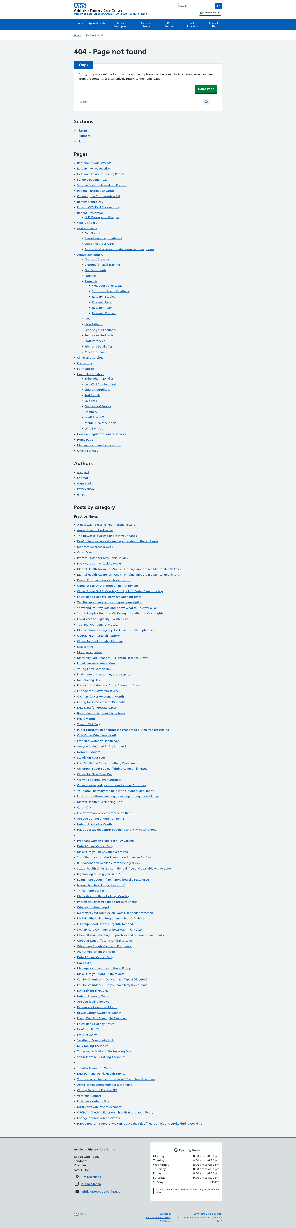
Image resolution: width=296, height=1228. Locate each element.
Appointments (96, 23)
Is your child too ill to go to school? (101, 885)
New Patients (94, 324)
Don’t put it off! (88, 1029)
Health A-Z (92, 412)
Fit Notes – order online (93, 1101)
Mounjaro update (89, 652)
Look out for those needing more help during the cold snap (118, 796)
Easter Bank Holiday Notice (95, 1024)
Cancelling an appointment (103, 238)
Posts (82, 141)
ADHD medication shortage (96, 952)
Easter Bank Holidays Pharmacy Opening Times (109, 597)
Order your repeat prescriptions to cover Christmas (111, 785)
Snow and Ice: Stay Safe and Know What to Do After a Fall (117, 608)
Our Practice (169, 25)
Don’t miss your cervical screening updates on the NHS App (117, 541)
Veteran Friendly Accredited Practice (102, 185)
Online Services (87, 450)
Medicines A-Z (94, 417)
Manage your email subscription (99, 445)
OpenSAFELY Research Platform (99, 635)
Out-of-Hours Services (99, 244)
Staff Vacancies (95, 341)
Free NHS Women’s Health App (98, 741)
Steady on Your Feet (91, 757)
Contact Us (213, 25)
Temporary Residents (99, 335)
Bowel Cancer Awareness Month (99, 1013)
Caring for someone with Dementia (101, 702)
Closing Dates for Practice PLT (97, 1090)
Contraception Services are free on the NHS (106, 813)
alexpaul (83, 472)
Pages (83, 130)
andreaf (82, 478)
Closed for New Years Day (94, 774)
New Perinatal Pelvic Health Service (101, 1073)
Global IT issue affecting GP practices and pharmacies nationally (120, 935)
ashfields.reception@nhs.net (100, 1191)
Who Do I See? (87, 223)
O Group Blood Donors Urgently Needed (105, 924)
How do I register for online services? (102, 434)
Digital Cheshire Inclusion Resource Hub (104, 580)
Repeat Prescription (120, 25)
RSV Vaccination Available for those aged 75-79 (109, 863)
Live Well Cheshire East (100, 384)
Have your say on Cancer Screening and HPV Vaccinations (116, 829)
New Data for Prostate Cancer (97, 707)
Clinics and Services (147, 25)
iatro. (219, 1213)
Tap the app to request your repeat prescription (109, 602)
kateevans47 (86, 489)
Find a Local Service (98, 406)
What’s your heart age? (93, 907)
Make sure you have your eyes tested (102, 852)
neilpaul (82, 494)
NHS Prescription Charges (102, 217)
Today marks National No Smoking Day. (104, 1051)
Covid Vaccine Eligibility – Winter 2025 (103, 619)
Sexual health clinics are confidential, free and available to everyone (124, 868)
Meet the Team (95, 352)
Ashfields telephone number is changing (105, 1085)
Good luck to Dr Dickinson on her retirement (107, 585)
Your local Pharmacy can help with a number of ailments (115, 791)
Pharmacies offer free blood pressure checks (107, 902)
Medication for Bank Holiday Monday (103, 896)
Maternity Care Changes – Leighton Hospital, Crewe (112, 658)
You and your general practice (98, 624)
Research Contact (104, 313)
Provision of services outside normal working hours (119, 249)
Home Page (206, 89)
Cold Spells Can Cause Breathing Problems (106, 763)
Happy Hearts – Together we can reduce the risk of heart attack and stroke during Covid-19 (139, 1123)
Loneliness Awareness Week (96, 663)
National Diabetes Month (94, 824)
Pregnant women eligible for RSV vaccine (105, 841)
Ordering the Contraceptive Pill (98, 196)
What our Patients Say (107, 285)
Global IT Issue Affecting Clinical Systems (104, 940)
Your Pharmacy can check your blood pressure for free (114, 857)
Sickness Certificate (97, 389)
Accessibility (165, 1213)
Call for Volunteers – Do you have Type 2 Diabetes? (112, 979)
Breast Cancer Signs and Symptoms (101, 713)
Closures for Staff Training (102, 264)
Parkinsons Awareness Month (97, 1007)
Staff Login (165, 1221)
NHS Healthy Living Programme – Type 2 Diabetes (111, 918)
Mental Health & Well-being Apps (100, 802)
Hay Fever (84, 963)
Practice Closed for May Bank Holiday (102, 558)
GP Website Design (203, 1213)
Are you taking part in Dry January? (101, 746)
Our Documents (95, 270)
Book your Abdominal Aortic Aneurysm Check (108, 685)
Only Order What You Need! (96, 735)
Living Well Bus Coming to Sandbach (102, 1018)
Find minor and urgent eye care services (104, 674)
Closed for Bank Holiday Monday (100, 641)
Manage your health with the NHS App (104, 968)
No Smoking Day (88, 680)
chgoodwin (85, 483)
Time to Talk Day (88, 724)
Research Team (102, 307)
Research (91, 281)
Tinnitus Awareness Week (94, 1068)
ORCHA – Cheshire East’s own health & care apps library (115, 1112)
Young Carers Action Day (94, 669)
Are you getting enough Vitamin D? (102, 818)
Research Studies (103, 296)
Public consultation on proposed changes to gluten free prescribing (123, 730)
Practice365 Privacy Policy (158, 1217)
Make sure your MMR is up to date (101, 974)
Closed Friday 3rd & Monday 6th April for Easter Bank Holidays (120, 591)
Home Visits (93, 232)
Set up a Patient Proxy (92, 179)
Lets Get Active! (88, 1035)
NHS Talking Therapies (92, 990)
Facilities (90, 276)
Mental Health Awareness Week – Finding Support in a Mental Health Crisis (129, 569)
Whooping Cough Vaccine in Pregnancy (104, 946)
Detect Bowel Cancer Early (95, 846)
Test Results (92, 395)
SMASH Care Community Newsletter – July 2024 (110, 929)
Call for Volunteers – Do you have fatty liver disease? (113, 985)
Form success (85, 368)
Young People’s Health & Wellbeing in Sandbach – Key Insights (120, 613)
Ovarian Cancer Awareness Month (100, 696)
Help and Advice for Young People (101, 174)
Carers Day (84, 807)
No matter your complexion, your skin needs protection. (115, 913)
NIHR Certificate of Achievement (99, 1107)
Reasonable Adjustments (94, 163)
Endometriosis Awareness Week (99, 691)
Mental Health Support (100, 423)
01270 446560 (91, 1184)
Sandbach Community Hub (95, 1040)
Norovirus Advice (88, 752)
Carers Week (86, 552)
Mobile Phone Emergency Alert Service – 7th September (115, 630)
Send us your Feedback (100, 330)
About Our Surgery (90, 255)
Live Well (91, 401)
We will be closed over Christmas (99, 780)
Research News (102, 302)
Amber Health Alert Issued (95, 530)
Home (79, 23)
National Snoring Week (93, 996)
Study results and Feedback (111, 291)
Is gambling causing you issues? (98, 874)
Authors (84, 136)
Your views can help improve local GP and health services (116, 1079)
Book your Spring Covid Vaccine (99, 563)
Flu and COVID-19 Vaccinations (98, 207)
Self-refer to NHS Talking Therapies (101, 1057)
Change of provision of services (98, 1118)
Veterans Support (89, 1096)
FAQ (87, 319)
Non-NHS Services (97, 259)
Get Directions (91, 1177)
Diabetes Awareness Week (95, 547)
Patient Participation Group (96, 190)
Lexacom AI (85, 647)
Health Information (192, 25)
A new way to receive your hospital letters (106, 524)
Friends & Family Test (99, 346)
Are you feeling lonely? (93, 1001)
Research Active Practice (93, 168)
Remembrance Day (90, 202)
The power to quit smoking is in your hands (107, 536)
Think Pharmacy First (99, 378)
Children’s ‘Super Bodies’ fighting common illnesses (112, 768)
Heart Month (86, 718)
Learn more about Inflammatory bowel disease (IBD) (113, 879)
